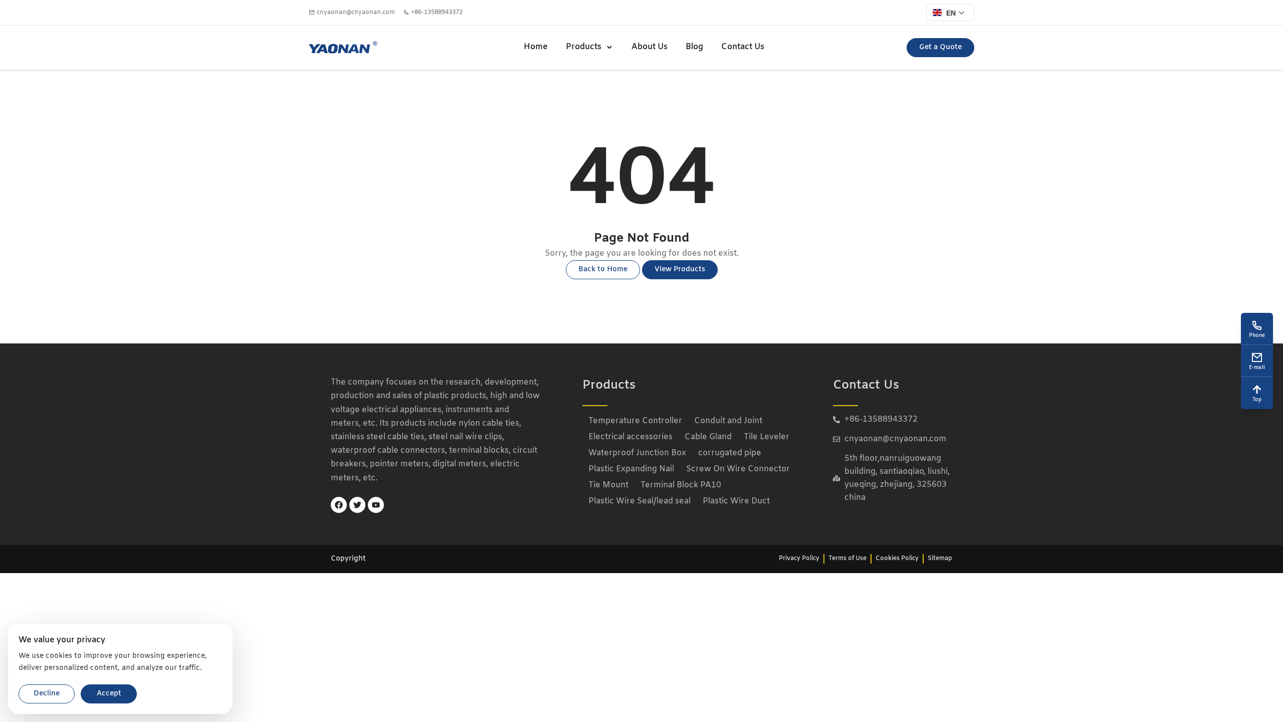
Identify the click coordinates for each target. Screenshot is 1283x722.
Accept (109, 693)
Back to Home (602, 269)
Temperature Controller (635, 421)
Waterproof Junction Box (637, 453)
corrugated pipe (729, 453)
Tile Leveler (766, 437)
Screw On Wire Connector (738, 469)
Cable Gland (708, 437)
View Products (680, 269)
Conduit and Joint (728, 421)
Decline (47, 693)
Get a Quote (940, 47)
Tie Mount (608, 485)
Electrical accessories (630, 437)
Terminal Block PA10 (680, 485)
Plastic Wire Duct (736, 501)
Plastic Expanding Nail (631, 469)
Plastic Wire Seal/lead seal (639, 501)
